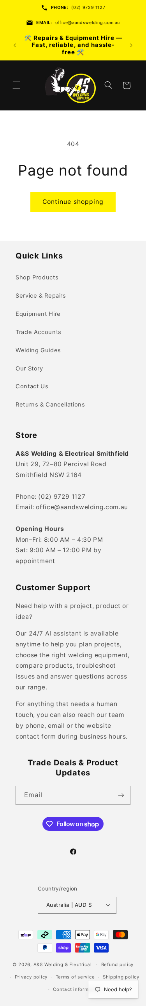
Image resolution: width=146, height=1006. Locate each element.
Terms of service (75, 977)
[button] (16, 85)
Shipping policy (121, 977)
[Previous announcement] (14, 45)
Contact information (77, 989)
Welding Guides (38, 350)
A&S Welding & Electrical (62, 964)
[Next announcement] (131, 45)
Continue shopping (73, 201)
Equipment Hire (38, 313)
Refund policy (117, 964)
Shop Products (37, 277)
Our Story (29, 368)
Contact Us (32, 386)
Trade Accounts (39, 332)
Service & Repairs (41, 295)
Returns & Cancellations (50, 404)
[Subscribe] (121, 795)
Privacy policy (31, 977)
